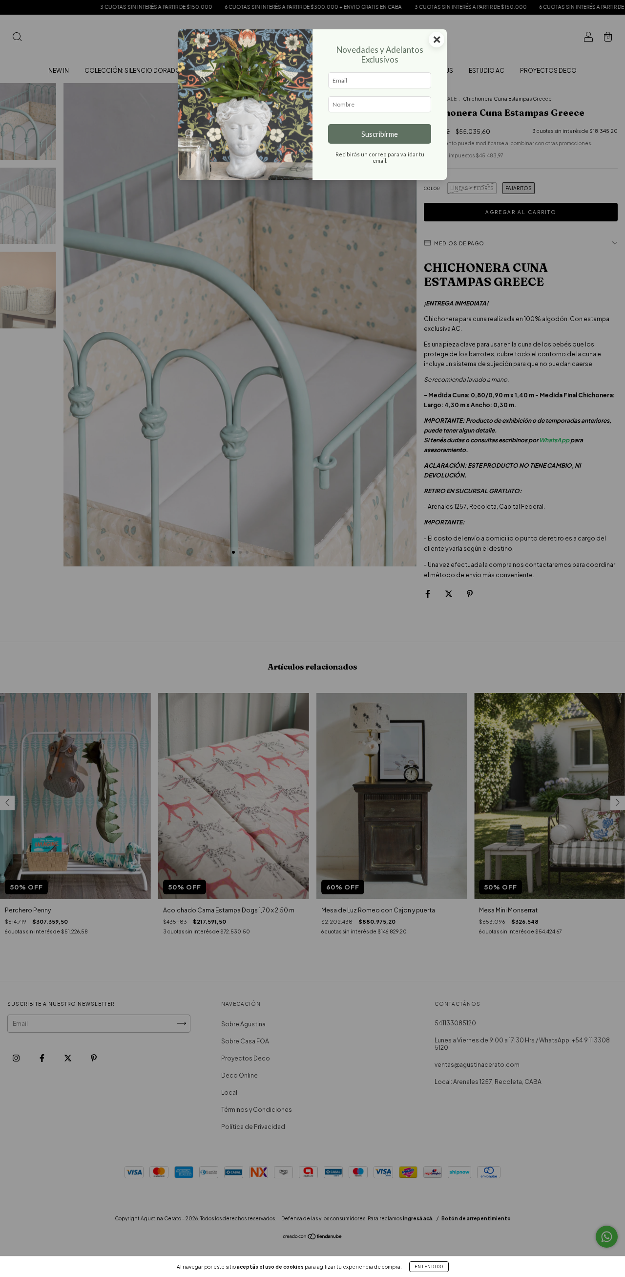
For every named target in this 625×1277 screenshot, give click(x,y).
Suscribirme (379, 134)
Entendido (429, 1266)
